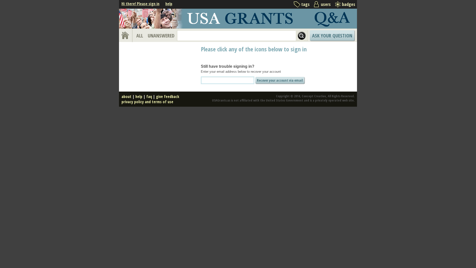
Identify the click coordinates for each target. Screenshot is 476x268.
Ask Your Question (332, 35)
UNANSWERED (161, 35)
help (168, 3)
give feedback (167, 96)
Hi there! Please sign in (140, 3)
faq (149, 96)
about (126, 96)
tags (305, 4)
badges (348, 4)
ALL (139, 35)
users (326, 4)
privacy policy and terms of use (147, 101)
